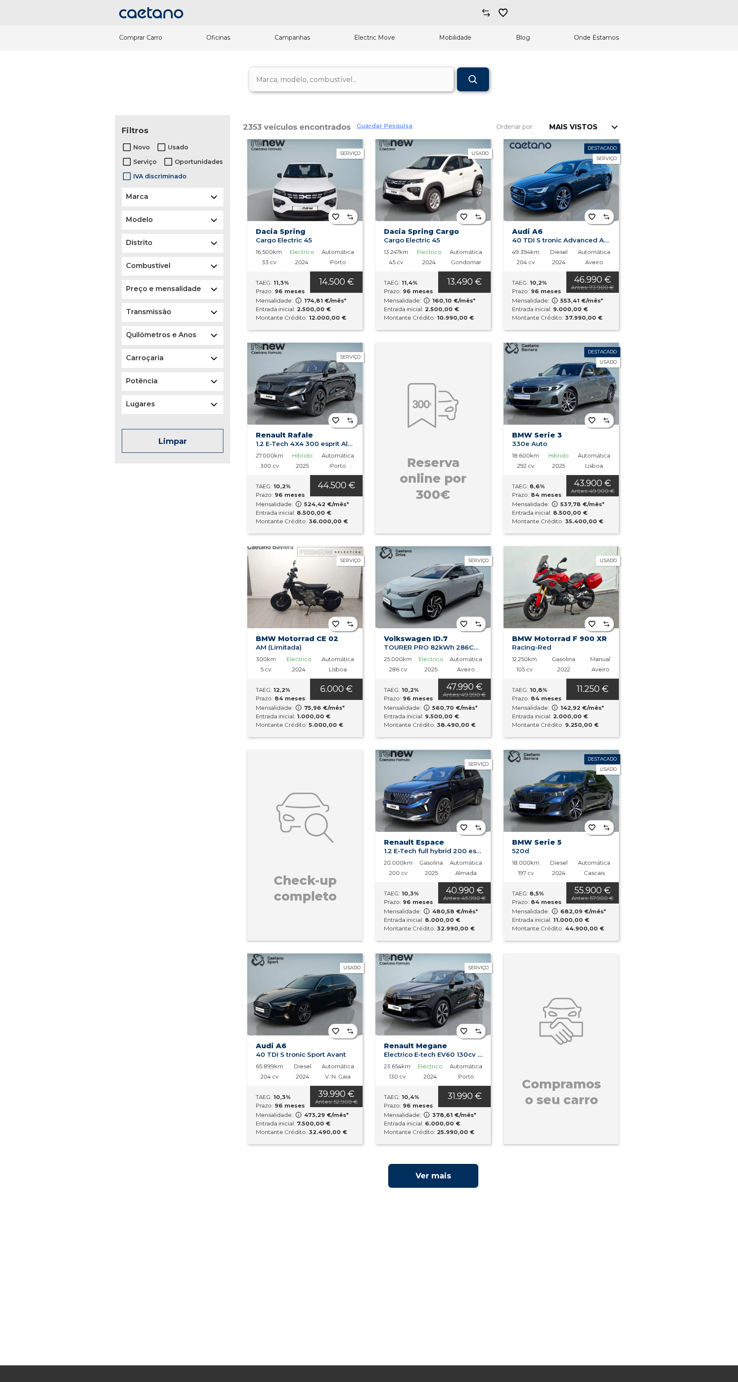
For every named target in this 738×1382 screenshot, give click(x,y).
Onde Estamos (596, 37)
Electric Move (374, 37)
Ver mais (433, 1176)
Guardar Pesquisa (385, 125)
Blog (523, 37)
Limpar (172, 441)
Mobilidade (455, 37)
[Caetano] (151, 12)
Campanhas (292, 37)
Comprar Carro (140, 37)
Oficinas (218, 37)
